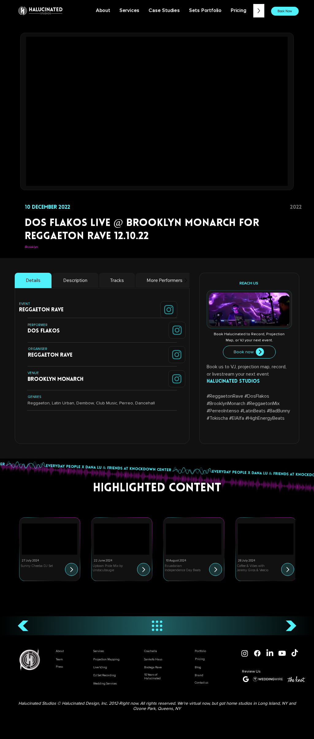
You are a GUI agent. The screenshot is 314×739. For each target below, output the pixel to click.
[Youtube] (282, 653)
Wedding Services (105, 683)
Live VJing (100, 667)
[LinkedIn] (270, 653)
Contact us (201, 683)
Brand (199, 675)
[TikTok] (294, 653)
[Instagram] (244, 653)
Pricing (200, 659)
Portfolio (200, 651)
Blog (198, 667)
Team (59, 659)
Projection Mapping (106, 659)
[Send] (168, 309)
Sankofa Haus (153, 659)
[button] (164, 10)
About (60, 651)
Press (59, 667)
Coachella (150, 651)
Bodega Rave (153, 667)
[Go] (71, 569)
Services (98, 651)
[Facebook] (257, 653)
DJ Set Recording (104, 675)
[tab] (33, 280)
